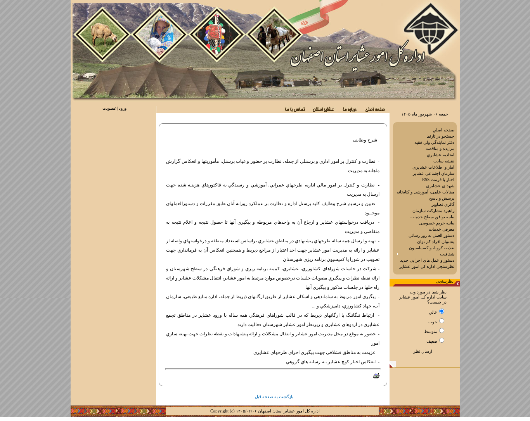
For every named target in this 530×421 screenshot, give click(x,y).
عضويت (109, 108)
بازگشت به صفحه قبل (274, 397)
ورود (122, 108)
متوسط (430, 332)
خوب (432, 322)
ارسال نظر (422, 351)
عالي (433, 312)
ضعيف (431, 341)
